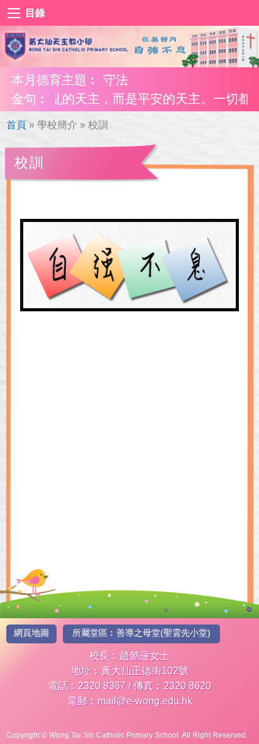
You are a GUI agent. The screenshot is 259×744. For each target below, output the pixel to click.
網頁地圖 (31, 633)
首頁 (16, 124)
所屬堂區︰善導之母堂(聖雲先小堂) (141, 633)
